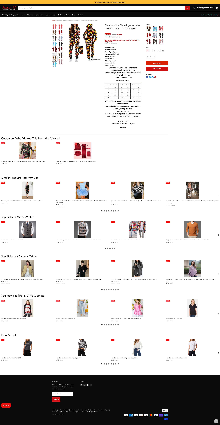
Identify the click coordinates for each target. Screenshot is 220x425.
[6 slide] (113, 211)
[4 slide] (108, 211)
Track (217, 15)
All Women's (65, 410)
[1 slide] (102, 211)
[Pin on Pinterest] (155, 77)
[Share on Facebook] (147, 77)
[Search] (187, 8)
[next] (218, 195)
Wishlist (208, 15)
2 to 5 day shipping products (10, 15)
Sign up (56, 399)
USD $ (164, 410)
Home (53, 20)
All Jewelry (87, 410)
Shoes (74, 15)
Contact (213, 15)
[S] (147, 52)
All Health (93, 410)
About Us (100, 410)
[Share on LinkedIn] (153, 77)
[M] (151, 52)
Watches (80, 15)
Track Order (95, 411)
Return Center (80, 411)
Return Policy (73, 411)
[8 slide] (118, 211)
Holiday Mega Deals (56, 410)
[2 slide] (104, 211)
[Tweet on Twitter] (150, 77)
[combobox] (101, 8)
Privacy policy (107, 410)
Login (202, 15)
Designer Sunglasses (63, 15)
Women (29, 15)
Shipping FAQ (64, 411)
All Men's (72, 410)
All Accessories (79, 410)
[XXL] (163, 52)
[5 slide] (111, 211)
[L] (155, 52)
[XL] (159, 52)
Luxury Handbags (50, 15)
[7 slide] (115, 211)
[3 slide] (106, 211)
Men (22, 15)
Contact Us (88, 411)
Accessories (39, 15)
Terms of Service (55, 411)
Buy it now (157, 69)
